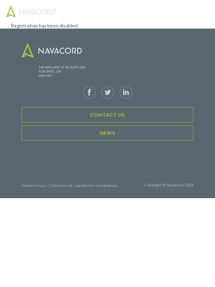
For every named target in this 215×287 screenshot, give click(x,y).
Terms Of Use (61, 186)
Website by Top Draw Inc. (97, 186)
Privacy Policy (34, 186)
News (107, 133)
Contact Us (107, 115)
